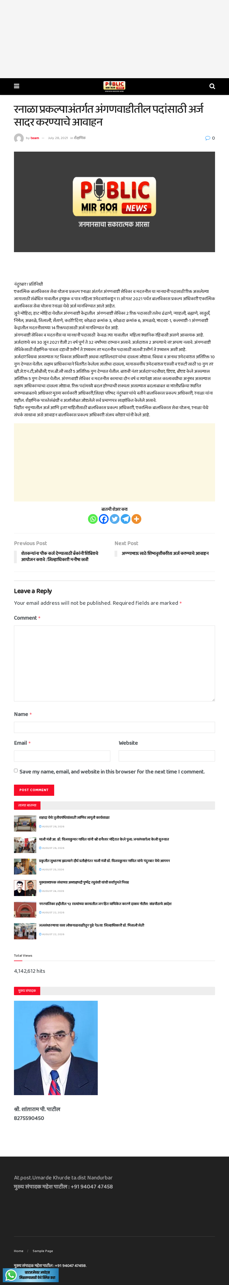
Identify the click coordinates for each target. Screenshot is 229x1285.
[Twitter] (115, 519)
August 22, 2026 (53, 912)
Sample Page (43, 1251)
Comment (27, 617)
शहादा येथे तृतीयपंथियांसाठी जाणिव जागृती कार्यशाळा (74, 818)
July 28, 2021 (58, 138)
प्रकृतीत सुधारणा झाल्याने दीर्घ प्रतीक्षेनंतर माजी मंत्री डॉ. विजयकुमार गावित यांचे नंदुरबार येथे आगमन (104, 861)
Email (22, 743)
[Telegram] (125, 519)
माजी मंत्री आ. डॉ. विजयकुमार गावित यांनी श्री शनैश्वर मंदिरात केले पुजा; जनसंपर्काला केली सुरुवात (104, 839)
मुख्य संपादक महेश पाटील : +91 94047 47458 (50, 1265)
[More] (136, 519)
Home (18, 1251)
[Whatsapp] (93, 519)
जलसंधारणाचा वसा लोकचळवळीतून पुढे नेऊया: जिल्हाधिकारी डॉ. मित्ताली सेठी (91, 925)
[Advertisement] (114, 39)
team (35, 138)
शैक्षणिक (80, 138)
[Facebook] (104, 519)
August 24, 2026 (53, 891)
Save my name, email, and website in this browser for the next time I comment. (112, 771)
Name (23, 714)
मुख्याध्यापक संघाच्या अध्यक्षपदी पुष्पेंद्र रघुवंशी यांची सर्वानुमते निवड (84, 882)
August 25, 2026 (53, 869)
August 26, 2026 (53, 826)
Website (128, 743)
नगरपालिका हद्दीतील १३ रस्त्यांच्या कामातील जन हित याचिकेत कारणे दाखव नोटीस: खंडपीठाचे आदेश (105, 904)
